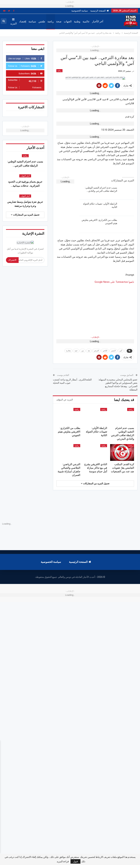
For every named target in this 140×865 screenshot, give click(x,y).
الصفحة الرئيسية (98, 10)
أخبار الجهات (25, 176)
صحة (58, 21)
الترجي (96, 351)
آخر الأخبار (97, 21)
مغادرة (68, 351)
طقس (41, 21)
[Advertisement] (95, 308)
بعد (89, 351)
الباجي (105, 351)
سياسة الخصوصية (79, 10)
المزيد (13, 23)
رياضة (50, 21)
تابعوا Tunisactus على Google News (114, 281)
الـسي (113, 351)
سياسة (32, 21)
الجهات (68, 21)
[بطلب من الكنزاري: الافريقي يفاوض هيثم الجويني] (126, 223)
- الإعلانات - (95, 337)
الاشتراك (12, 260)
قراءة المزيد (63, 861)
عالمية (86, 21)
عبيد (76, 351)
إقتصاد (22, 21)
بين (82, 351)
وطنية (77, 21)
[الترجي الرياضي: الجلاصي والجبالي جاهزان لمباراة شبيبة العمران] (68, 452)
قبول (75, 861)
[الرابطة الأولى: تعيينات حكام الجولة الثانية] (126, 207)
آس (121, 351)
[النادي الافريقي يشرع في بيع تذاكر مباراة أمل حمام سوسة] (95, 452)
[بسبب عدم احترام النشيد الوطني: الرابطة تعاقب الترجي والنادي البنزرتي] (126, 191)
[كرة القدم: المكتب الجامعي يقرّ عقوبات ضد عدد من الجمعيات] (122, 452)
